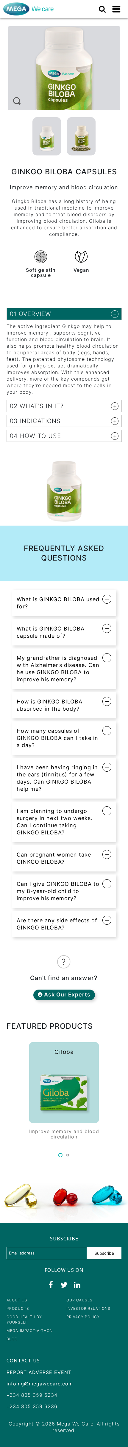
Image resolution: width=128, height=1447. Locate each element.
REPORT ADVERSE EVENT (39, 1372)
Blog (12, 1339)
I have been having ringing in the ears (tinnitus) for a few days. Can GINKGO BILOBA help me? (57, 778)
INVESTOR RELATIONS (88, 1308)
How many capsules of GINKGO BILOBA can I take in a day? (57, 738)
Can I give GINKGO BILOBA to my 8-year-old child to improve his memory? (58, 891)
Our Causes (79, 1300)
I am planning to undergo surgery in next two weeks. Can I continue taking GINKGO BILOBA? (55, 822)
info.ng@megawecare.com (40, 1384)
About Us (17, 1300)
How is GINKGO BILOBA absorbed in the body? (49, 705)
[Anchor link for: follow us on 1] (41, 1270)
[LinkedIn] (77, 1285)
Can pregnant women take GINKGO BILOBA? (54, 858)
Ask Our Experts (66, 994)
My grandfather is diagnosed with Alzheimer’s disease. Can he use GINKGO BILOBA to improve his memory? (58, 669)
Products (18, 1308)
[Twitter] (64, 1285)
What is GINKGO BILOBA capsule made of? (51, 632)
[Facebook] (51, 1285)
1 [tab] (60, 1155)
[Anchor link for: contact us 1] (3, 1360)
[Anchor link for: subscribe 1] (47, 1239)
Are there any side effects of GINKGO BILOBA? (57, 924)
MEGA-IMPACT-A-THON (30, 1330)
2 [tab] (67, 1155)
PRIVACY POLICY (83, 1317)
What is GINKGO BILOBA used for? (58, 603)
